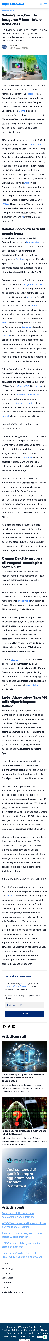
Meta (38, 386)
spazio (30, 94)
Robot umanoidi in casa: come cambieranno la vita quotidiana (18, 1215)
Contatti (6, 1287)
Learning (6, 1273)
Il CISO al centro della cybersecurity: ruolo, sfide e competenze (24, 1245)
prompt (28, 403)
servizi (29, 297)
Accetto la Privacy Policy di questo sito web (22, 997)
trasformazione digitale (27, 395)
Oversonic (26, 327)
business (27, 458)
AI (23, 217)
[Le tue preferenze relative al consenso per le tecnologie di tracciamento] (45, 1337)
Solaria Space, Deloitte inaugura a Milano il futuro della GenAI (22, 20)
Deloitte (20, 259)
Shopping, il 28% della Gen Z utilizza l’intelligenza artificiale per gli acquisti (22, 1255)
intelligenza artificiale (32, 284)
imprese (30, 242)
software (18, 403)
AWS (26, 386)
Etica (26, 183)
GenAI (22, 111)
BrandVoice (7, 1278)
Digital (5, 1264)
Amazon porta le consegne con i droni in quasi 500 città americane (23, 1235)
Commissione (35, 145)
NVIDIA (5, 204)
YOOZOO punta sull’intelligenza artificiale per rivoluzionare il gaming (24, 1225)
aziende (6, 336)
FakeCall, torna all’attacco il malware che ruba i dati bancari (24, 1132)
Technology (7, 1268)
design (14, 660)
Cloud (20, 386)
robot (34, 306)
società (9, 896)
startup (38, 242)
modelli (5, 416)
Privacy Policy (42, 1337)
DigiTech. (13, 4)
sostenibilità (32, 685)
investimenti (24, 601)
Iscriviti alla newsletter (13, 1292)
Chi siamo (7, 1283)
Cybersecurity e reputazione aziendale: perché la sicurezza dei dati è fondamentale (23, 1078)
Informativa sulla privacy (17, 986)
